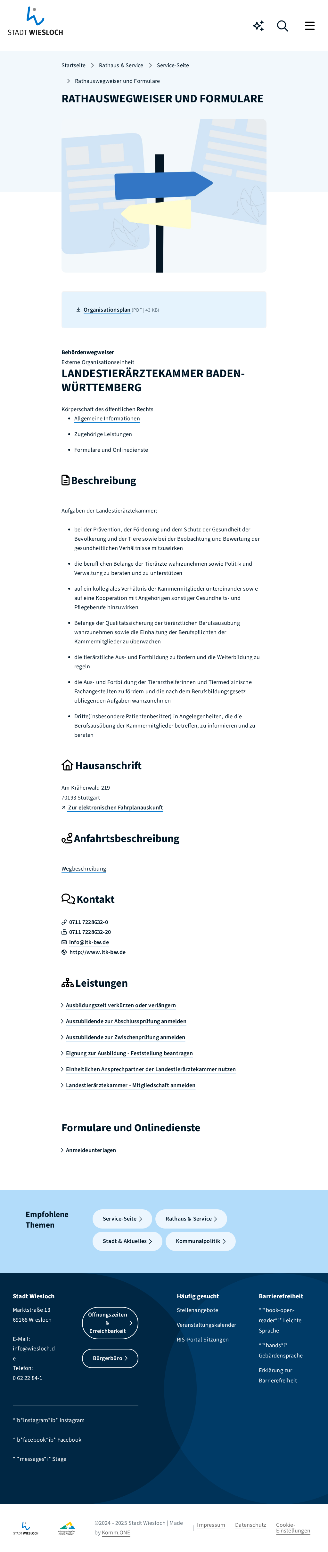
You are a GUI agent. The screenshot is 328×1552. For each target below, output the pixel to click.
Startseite (74, 65)
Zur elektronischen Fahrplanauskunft (115, 807)
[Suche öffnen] (282, 28)
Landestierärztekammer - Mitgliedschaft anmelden (130, 1085)
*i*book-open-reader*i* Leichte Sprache (280, 1320)
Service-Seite (173, 65)
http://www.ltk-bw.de (97, 952)
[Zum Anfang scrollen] (313, 1532)
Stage (59, 1459)
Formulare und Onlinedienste (111, 450)
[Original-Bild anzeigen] (164, 195)
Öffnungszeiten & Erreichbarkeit (107, 1323)
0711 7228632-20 (90, 932)
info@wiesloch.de (34, 1353)
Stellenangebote (197, 1310)
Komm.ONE (116, 1533)
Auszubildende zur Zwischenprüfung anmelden (125, 1037)
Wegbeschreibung (84, 868)
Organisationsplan (121, 310)
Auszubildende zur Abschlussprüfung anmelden (126, 1021)
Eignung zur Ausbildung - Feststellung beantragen (129, 1053)
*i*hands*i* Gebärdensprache (281, 1350)
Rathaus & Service (121, 65)
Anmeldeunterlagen (91, 1150)
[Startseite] (35, 1528)
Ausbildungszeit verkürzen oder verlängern (121, 1005)
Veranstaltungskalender (206, 1325)
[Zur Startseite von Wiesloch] (35, 25)
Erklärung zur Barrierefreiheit (278, 1375)
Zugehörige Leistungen (103, 434)
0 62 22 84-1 (27, 1378)
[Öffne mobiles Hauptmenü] (311, 25)
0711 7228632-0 (88, 922)
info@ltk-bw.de (89, 942)
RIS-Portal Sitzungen (203, 1339)
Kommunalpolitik (198, 1241)
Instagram (72, 1420)
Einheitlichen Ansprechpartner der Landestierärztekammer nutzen (151, 1069)
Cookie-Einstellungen (293, 1528)
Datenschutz (250, 1525)
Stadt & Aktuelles (125, 1241)
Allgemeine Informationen (107, 418)
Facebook (69, 1440)
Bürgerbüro (107, 1358)
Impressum (211, 1525)
